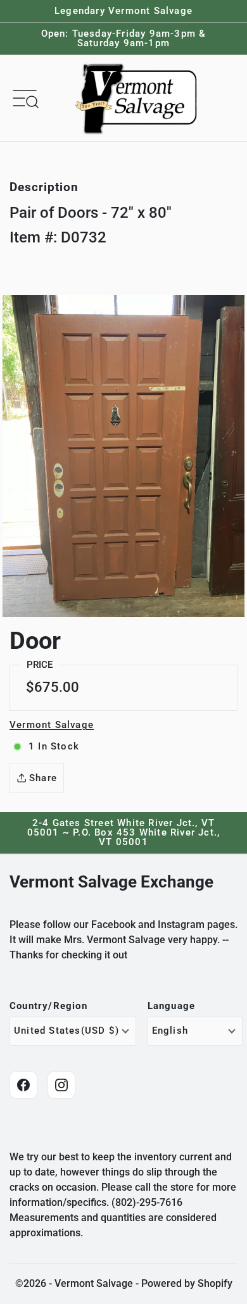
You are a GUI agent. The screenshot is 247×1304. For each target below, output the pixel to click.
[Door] (123, 456)
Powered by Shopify (186, 1283)
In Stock (53, 746)
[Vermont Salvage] (139, 98)
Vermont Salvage (52, 724)
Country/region (48, 1006)
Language (172, 1006)
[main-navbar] (25, 97)
